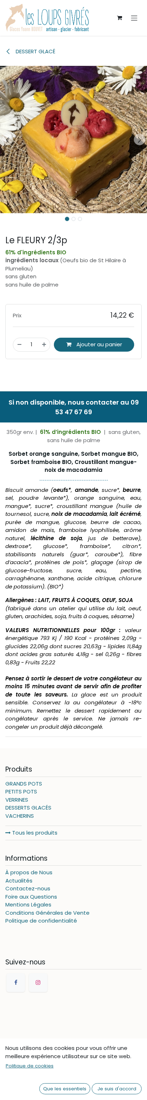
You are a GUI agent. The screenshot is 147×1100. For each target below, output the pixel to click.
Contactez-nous (27, 888)
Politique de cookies (30, 1065)
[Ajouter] (44, 344)
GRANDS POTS (23, 783)
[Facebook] (15, 982)
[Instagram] (38, 982)
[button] (7, 139)
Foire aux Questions (31, 896)
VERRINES (16, 799)
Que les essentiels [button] (64, 1088)
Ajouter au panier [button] (98, 344)
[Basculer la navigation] (134, 17)
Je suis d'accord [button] (116, 1088)
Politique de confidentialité (41, 920)
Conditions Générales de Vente (47, 912)
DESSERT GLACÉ (34, 51)
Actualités (18, 880)
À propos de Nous (28, 872)
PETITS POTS (21, 791)
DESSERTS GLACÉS (28, 807)
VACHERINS (19, 816)
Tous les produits (34, 832)
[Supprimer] (19, 344)
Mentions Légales (28, 904)
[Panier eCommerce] (119, 18)
